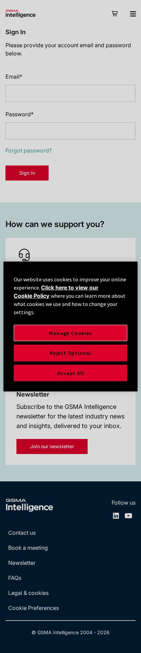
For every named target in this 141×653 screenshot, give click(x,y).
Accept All (70, 373)
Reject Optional (70, 352)
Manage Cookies (70, 333)
